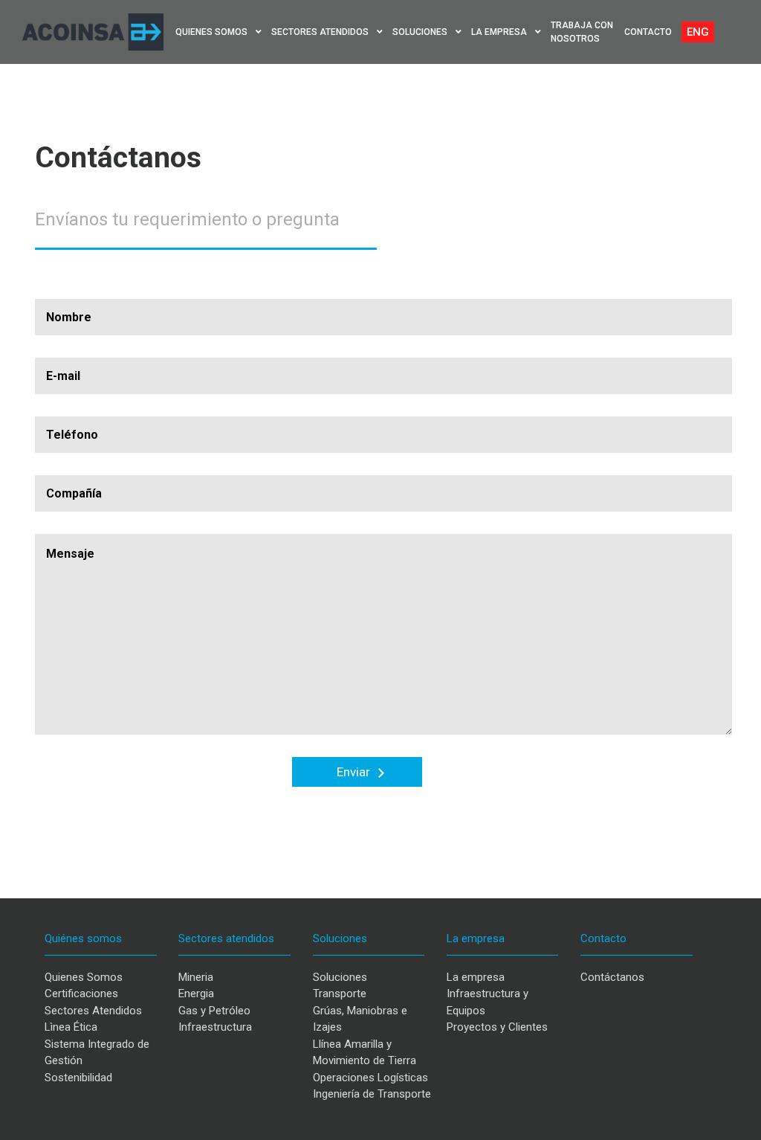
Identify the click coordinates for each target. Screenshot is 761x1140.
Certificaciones (81, 993)
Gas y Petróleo (214, 1010)
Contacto (648, 32)
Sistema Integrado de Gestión (97, 1052)
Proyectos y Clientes (497, 1027)
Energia (196, 993)
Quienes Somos (84, 977)
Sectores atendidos (321, 32)
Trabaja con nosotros (582, 32)
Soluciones (421, 32)
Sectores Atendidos (93, 1010)
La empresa (500, 32)
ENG (698, 32)
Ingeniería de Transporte (372, 1094)
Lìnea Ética (71, 1027)
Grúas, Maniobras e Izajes (360, 1019)
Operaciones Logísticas (370, 1077)
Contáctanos (612, 977)
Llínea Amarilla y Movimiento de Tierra (364, 1052)
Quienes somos (212, 32)
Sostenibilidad (78, 1077)
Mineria (195, 977)
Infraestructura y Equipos (487, 1002)
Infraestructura (215, 1027)
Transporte (339, 993)
